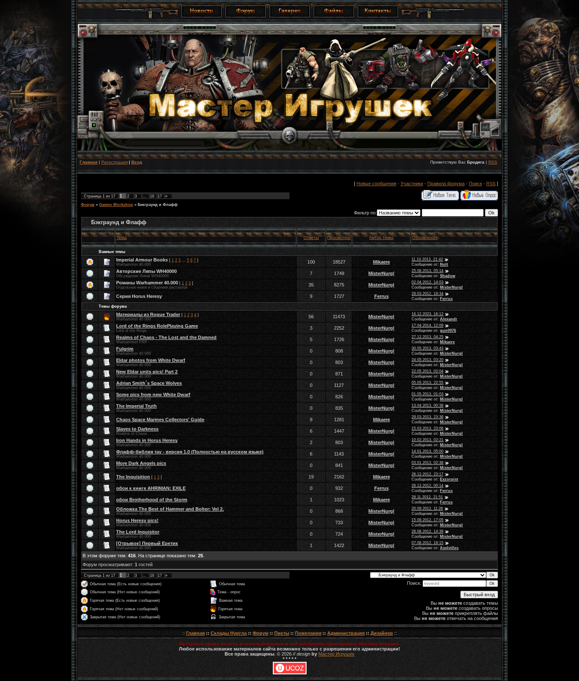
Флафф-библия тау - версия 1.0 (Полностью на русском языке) (190, 451)
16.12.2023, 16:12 (427, 314)
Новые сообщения (376, 183)
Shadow (447, 276)
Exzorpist (449, 479)
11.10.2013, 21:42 (427, 259)
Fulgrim (125, 348)
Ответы (311, 237)
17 (160, 196)
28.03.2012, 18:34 (427, 294)
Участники (412, 183)
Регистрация (114, 162)
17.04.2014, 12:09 (427, 325)
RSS (492, 162)
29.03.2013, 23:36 (427, 417)
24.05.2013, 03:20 (427, 360)
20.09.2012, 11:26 (427, 508)
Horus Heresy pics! (137, 520)
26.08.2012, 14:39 (427, 531)
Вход (136, 162)
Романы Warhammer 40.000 (147, 282)
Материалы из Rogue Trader (148, 314)
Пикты (281, 633)
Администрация (346, 633)
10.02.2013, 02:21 (427, 440)
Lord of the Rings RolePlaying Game (157, 325)
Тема (122, 237)
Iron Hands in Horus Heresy (147, 440)
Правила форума (446, 183)
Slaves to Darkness (137, 428)
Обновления (424, 237)
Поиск (475, 183)
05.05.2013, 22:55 (427, 383)
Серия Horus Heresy (139, 296)
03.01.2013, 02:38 (427, 463)
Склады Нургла (229, 633)
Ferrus (381, 296)
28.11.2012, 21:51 (427, 497)
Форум (88, 205)
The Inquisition (133, 476)
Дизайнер (381, 633)
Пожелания (308, 633)
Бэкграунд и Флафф (158, 205)
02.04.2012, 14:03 (427, 282)
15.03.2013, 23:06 (427, 428)
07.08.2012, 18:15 (427, 543)
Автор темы (381, 237)
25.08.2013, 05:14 (427, 271)
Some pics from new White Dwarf (153, 394)
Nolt (444, 264)
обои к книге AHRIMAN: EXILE (151, 488)
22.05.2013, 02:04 (427, 371)
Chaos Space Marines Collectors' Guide (160, 419)
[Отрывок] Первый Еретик (147, 543)
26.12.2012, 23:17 (427, 474)
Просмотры (339, 237)
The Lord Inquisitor (137, 531)
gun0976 (448, 330)
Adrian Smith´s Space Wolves (149, 383)
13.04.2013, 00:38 (427, 405)
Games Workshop (116, 205)
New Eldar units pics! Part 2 (147, 371)
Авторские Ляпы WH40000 (146, 271)
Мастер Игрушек (336, 653)
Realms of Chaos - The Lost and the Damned (166, 337)
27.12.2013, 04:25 (427, 337)
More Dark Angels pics (141, 463)
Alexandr (448, 319)
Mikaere (381, 261)
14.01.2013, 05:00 (427, 451)
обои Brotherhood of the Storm (151, 499)
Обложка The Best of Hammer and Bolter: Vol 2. (170, 508)
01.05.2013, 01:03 (427, 394)
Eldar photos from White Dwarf (150, 360)
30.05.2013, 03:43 (427, 348)
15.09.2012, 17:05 (427, 520)
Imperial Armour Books (142, 259)
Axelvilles (449, 548)
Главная (88, 162)
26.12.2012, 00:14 (427, 486)
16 (152, 196)
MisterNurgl (381, 273)
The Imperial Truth (136, 406)
